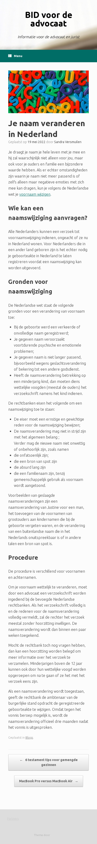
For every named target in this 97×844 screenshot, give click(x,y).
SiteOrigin (57, 834)
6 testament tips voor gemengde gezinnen (49, 762)
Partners (13, 818)
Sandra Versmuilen (67, 142)
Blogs (29, 737)
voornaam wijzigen (34, 194)
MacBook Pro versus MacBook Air (48, 781)
